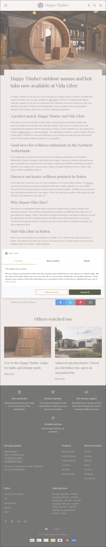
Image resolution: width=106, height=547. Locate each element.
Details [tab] (87, 261)
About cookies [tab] (53, 261)
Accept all (85, 292)
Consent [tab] (19, 261)
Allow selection (52, 292)
